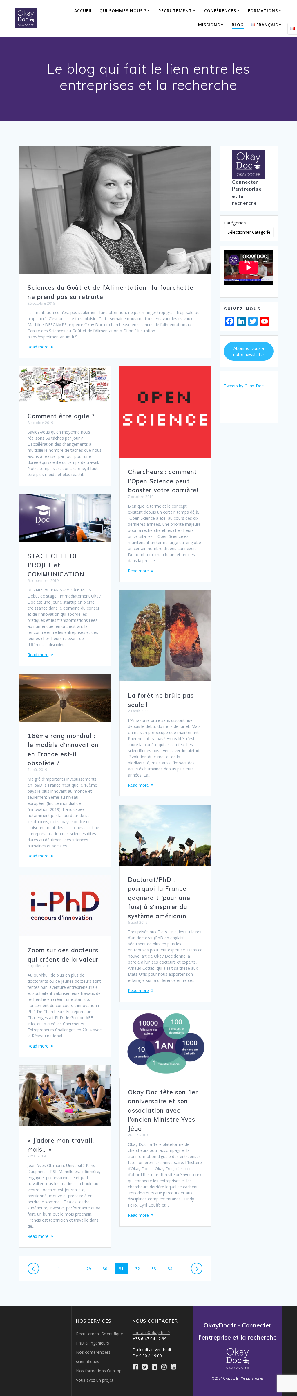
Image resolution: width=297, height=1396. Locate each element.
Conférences (220, 10)
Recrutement (175, 10)
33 (155, 1268)
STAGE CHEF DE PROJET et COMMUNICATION (56, 565)
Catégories (235, 223)
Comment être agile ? (61, 416)
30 (107, 1268)
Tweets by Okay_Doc (244, 385)
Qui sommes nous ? (122, 10)
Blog (238, 24)
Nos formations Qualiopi (99, 1370)
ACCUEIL (83, 10)
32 (139, 1268)
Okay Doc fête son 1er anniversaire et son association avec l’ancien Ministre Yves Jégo (163, 1110)
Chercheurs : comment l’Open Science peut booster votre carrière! (163, 481)
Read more (38, 347)
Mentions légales (252, 1378)
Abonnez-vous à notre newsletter (248, 351)
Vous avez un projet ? (96, 1380)
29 (90, 1268)
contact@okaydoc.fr (151, 1332)
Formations (263, 10)
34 (172, 1268)
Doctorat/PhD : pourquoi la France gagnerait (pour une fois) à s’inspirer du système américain (159, 898)
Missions (209, 24)
